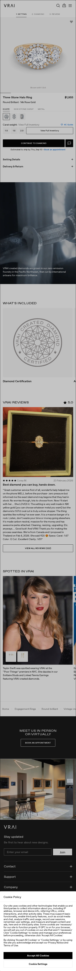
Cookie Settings (38, 964)
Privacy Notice (56, 942)
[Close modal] (38, 485)
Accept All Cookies (38, 955)
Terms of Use (11, 945)
